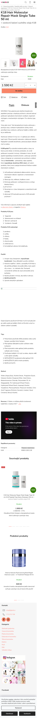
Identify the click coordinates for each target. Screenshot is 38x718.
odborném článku (7, 207)
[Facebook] (4, 619)
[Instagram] (8, 619)
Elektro (4, 642)
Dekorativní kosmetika (9, 637)
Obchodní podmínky (8, 628)
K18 (7, 27)
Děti (3, 647)
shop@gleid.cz (10, 610)
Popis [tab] (11, 105)
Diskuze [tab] (25, 105)
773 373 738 (10, 614)
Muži (3, 645)
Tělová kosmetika (7, 639)
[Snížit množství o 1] (26, 85)
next (36, 479)
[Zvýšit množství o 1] (34, 85)
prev (1, 479)
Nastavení (18, 708)
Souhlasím (27, 714)
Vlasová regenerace (27, 448)
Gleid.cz (23, 207)
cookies (11, 699)
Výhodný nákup (6, 650)
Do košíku (19, 91)
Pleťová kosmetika (8, 634)
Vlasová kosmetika (8, 631)
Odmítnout (9, 714)
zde (19, 404)
